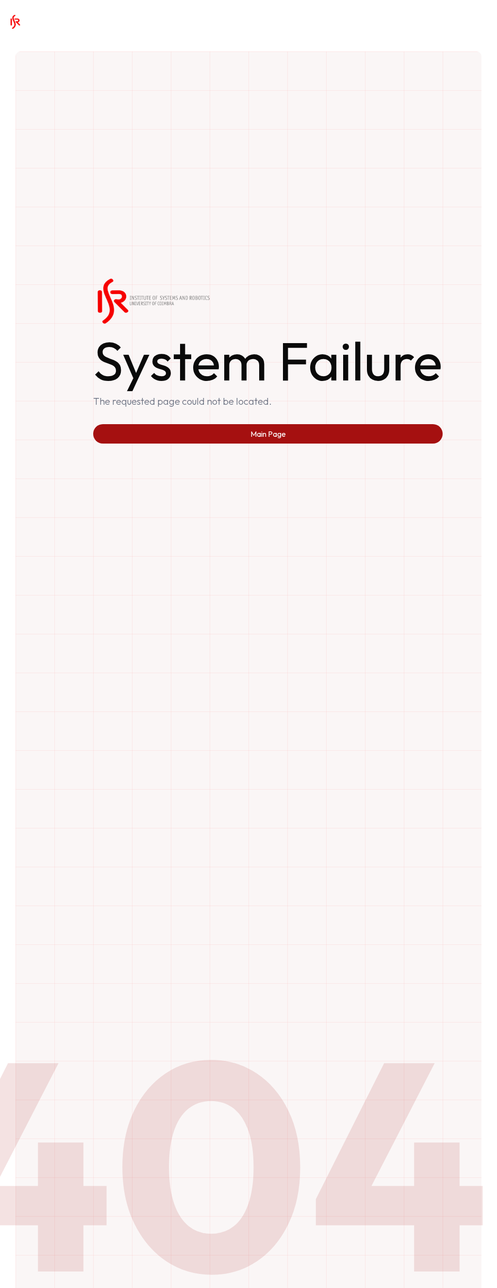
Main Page (268, 434)
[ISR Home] (15, 22)
